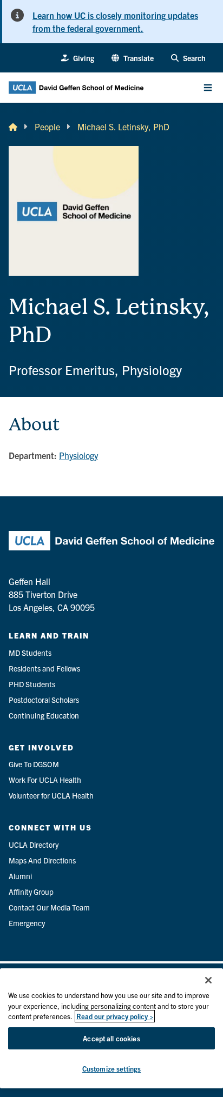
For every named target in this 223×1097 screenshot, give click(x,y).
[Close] (208, 980)
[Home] (13, 126)
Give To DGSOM (34, 764)
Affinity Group (31, 891)
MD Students (30, 652)
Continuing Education (44, 715)
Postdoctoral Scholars (44, 699)
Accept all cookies (111, 1038)
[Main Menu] (207, 87)
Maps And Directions (42, 860)
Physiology (78, 455)
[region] (111, 1028)
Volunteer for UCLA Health (51, 795)
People (47, 126)
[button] (132, 58)
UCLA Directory (33, 844)
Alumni (20, 876)
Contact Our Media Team (49, 907)
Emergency (27, 923)
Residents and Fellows (44, 668)
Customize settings (111, 1068)
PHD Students (32, 684)
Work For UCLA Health (45, 779)
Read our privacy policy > (114, 1016)
